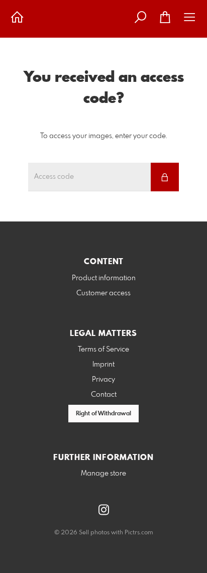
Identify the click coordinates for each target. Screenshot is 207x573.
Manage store (103, 473)
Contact (104, 394)
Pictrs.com (139, 533)
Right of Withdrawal (103, 414)
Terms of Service (103, 349)
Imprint (103, 364)
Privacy (103, 379)
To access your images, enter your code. (103, 136)
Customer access (103, 293)
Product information (104, 278)
